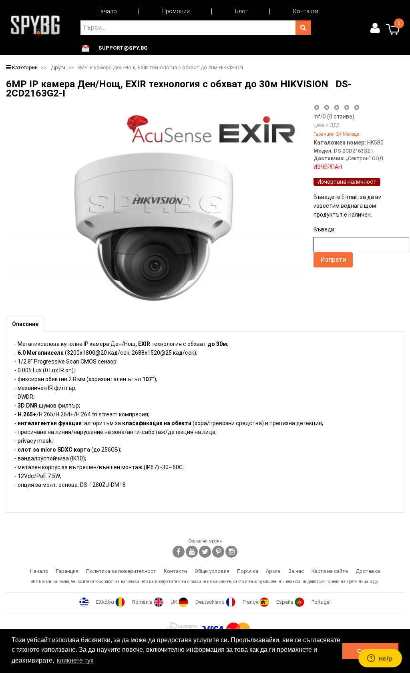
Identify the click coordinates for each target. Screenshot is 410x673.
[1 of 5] (317, 107)
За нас (296, 571)
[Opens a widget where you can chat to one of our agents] (380, 659)
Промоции (176, 11)
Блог (241, 11)
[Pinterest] (218, 552)
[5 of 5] (357, 107)
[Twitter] (205, 552)
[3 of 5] (337, 107)
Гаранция (67, 571)
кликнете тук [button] (75, 660)
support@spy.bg (123, 48)
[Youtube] (192, 552)
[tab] (25, 324)
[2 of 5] (327, 107)
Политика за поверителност (121, 571)
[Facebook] (179, 552)
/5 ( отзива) (334, 116)
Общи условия (212, 571)
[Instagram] (231, 552)
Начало (106, 11)
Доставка (368, 571)
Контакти (305, 11)
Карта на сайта (330, 571)
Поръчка (247, 571)
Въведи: (325, 229)
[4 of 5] (347, 107)
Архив (273, 571)
